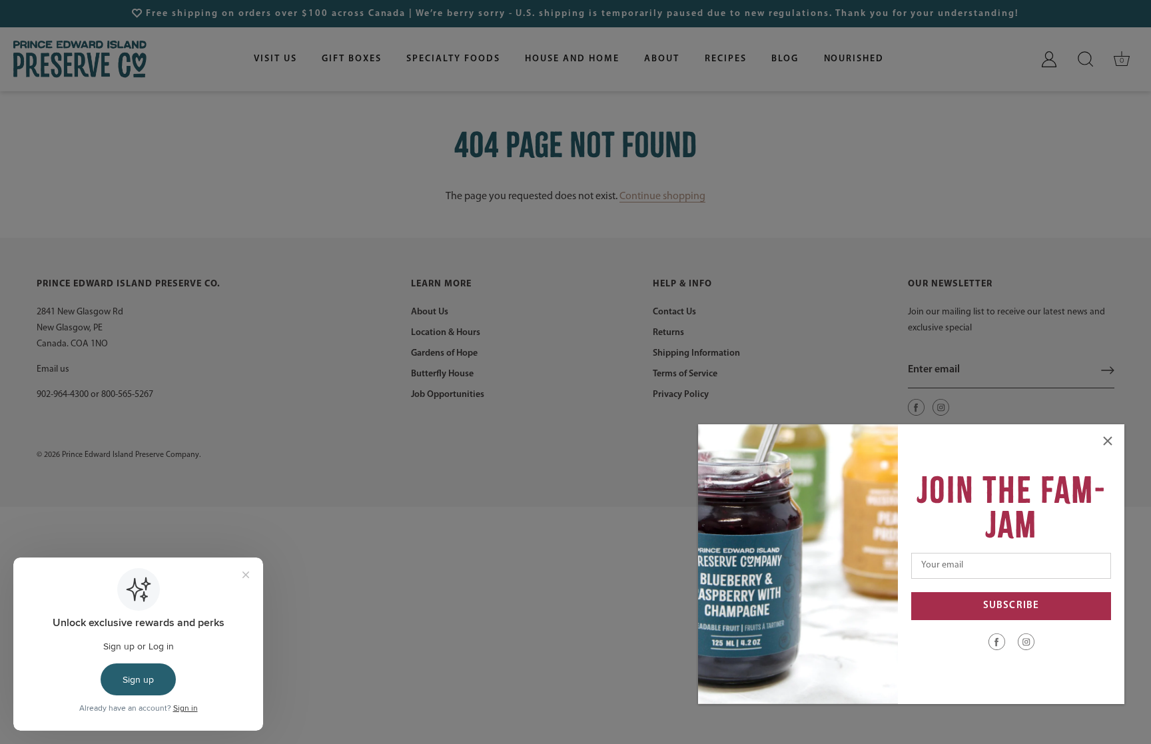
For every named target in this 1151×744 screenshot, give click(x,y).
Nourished (854, 59)
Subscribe (1011, 606)
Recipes (726, 59)
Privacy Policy (681, 395)
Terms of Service (685, 374)
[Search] (1085, 59)
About (661, 59)
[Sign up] (1107, 370)
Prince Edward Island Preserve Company (130, 455)
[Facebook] (996, 641)
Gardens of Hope (444, 353)
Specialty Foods (453, 59)
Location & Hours (445, 333)
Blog (785, 59)
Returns (668, 333)
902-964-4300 (63, 395)
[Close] (1107, 441)
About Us (429, 312)
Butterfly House (442, 374)
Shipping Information (696, 353)
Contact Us (674, 312)
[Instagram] (1026, 641)
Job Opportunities (447, 395)
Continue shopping (662, 196)
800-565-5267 (127, 395)
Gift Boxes (352, 59)
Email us (53, 369)
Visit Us (275, 59)
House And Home (572, 59)
